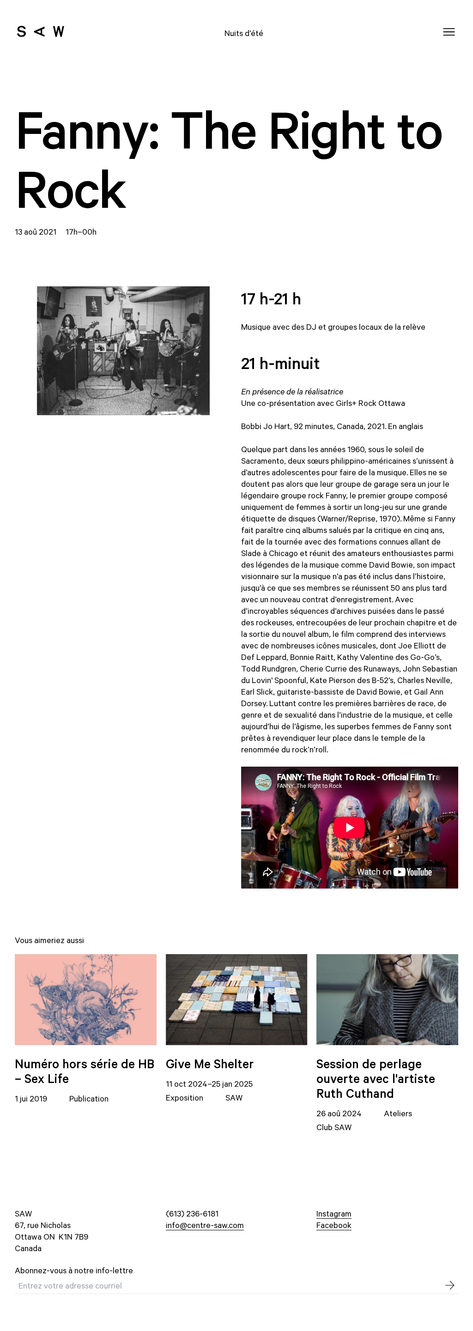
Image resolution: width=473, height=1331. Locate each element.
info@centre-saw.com (205, 1224)
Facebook (334, 1224)
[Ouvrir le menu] (449, 32)
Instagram (334, 1213)
